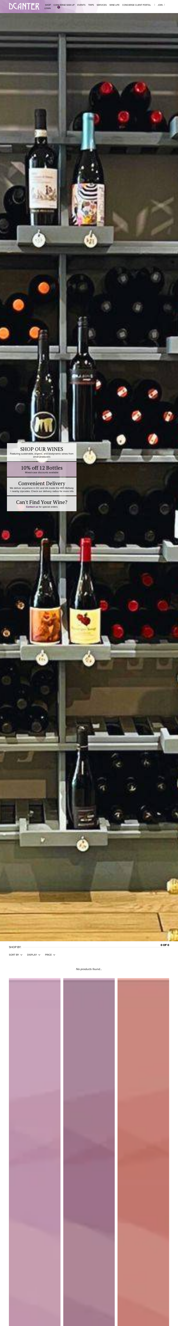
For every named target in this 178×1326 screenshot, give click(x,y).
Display (32, 954)
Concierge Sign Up (64, 5)
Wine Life (114, 5)
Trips (91, 5)
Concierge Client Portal (136, 5)
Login (47, 8)
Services (102, 5)
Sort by (14, 954)
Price (48, 954)
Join (160, 5)
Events (81, 5)
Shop (48, 5)
